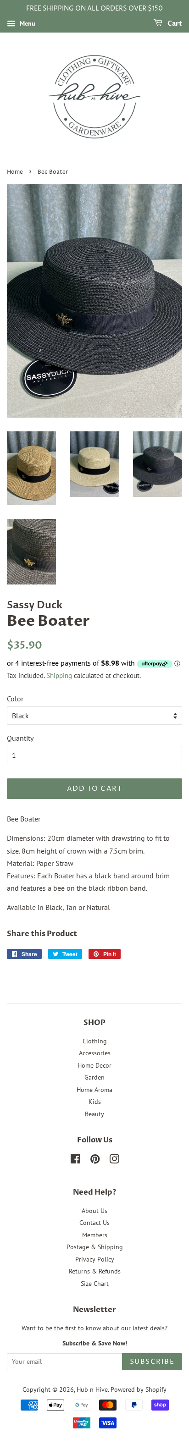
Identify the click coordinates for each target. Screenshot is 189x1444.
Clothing (95, 1041)
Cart (174, 23)
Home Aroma (94, 1090)
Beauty (94, 1114)
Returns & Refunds (95, 1271)
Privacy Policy (94, 1259)
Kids (95, 1101)
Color (15, 698)
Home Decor (94, 1065)
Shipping (59, 675)
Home (15, 172)
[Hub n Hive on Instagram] (114, 1161)
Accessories (95, 1053)
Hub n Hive (92, 1389)
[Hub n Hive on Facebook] (75, 1161)
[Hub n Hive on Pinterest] (95, 1161)
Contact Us (94, 1222)
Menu (26, 23)
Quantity (20, 738)
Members (94, 1235)
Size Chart (95, 1283)
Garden (94, 1077)
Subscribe (152, 1362)
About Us (94, 1211)
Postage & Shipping (95, 1247)
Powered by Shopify (139, 1389)
